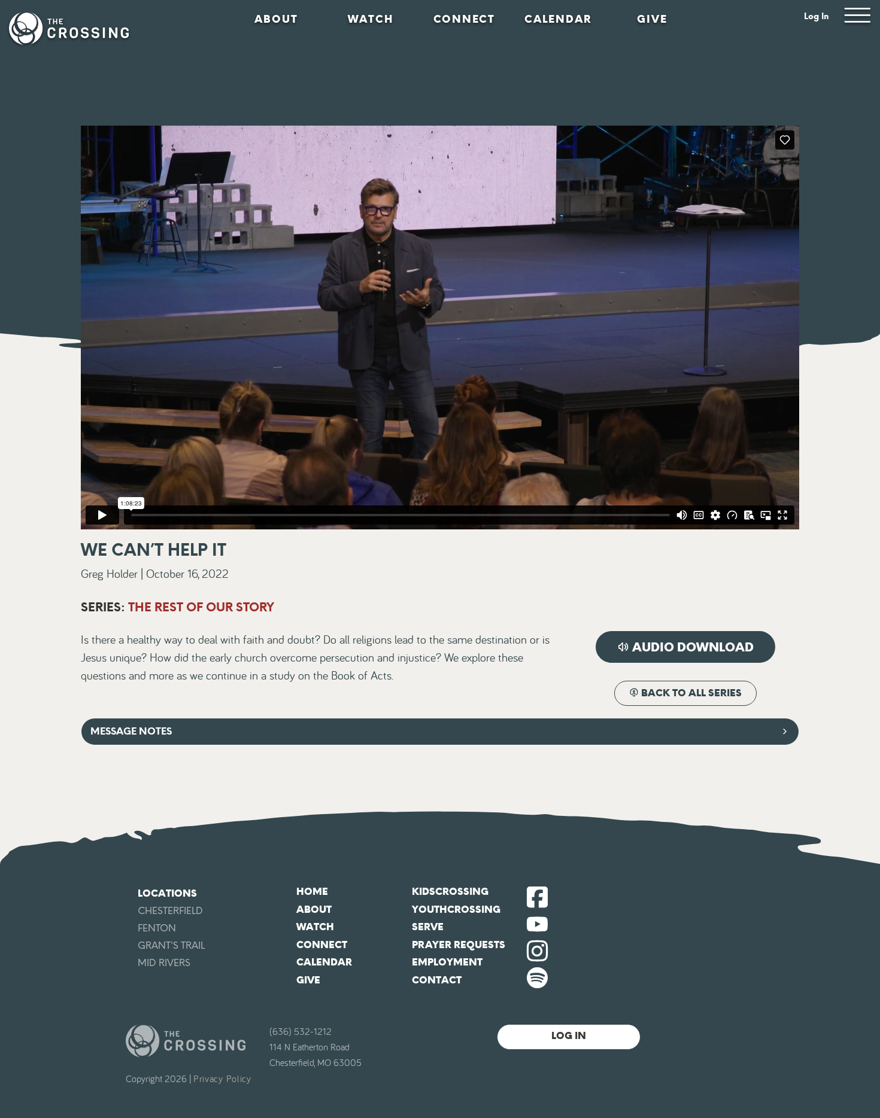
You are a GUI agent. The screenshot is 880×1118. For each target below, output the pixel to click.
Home (312, 891)
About (276, 19)
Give (652, 19)
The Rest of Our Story (201, 607)
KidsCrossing (450, 891)
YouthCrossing (456, 909)
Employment (447, 962)
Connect (464, 19)
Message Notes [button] (131, 731)
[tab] (440, 731)
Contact (437, 980)
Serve (428, 927)
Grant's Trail (171, 945)
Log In (816, 16)
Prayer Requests (458, 945)
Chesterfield (170, 910)
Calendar (558, 19)
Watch (370, 19)
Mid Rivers (164, 962)
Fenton (157, 928)
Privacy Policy (222, 1079)
